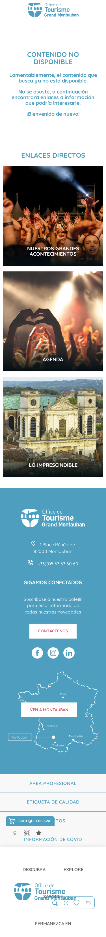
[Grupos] (27, 833)
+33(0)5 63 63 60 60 (58, 563)
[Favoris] (77, 902)
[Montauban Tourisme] (53, 11)
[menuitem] (34, 864)
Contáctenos (53, 630)
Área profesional (53, 783)
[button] (55, 903)
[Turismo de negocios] (39, 833)
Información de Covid (53, 839)
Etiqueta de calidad (53, 802)
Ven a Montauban (49, 709)
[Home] (15, 833)
